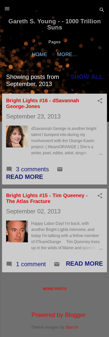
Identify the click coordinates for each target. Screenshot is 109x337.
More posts (54, 289)
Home (39, 54)
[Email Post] (60, 170)
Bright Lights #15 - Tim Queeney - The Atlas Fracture (47, 198)
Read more (24, 176)
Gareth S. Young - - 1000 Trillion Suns (54, 24)
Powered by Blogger (57, 314)
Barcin (72, 327)
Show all (86, 76)
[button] (100, 101)
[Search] (102, 10)
